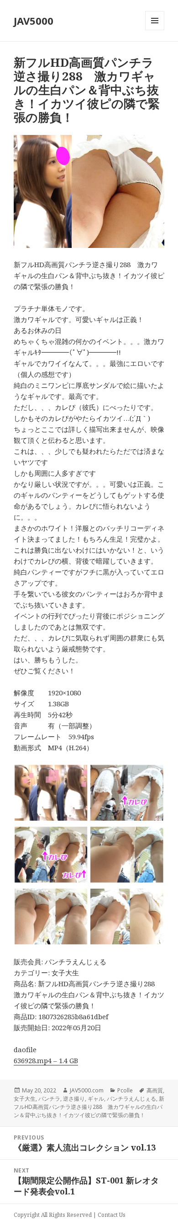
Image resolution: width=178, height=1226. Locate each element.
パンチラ (49, 1098)
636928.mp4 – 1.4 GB (46, 1060)
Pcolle (125, 1090)
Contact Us (112, 1215)
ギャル (96, 1098)
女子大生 (25, 1098)
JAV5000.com (87, 1090)
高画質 (155, 1090)
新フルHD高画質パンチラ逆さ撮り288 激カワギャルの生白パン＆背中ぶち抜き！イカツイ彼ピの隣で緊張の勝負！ (89, 1107)
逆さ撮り (74, 1098)
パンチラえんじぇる (131, 1098)
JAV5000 (33, 20)
